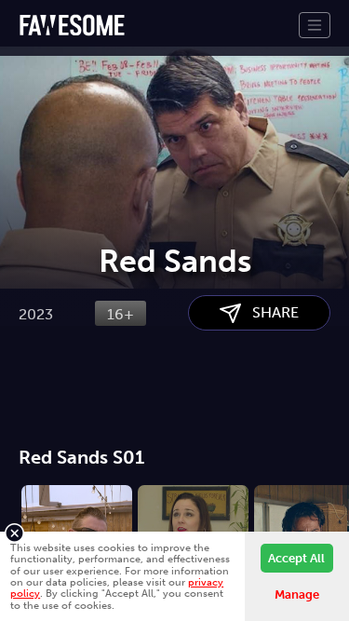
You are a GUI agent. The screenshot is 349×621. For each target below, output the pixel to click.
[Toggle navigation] (314, 25)
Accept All (296, 558)
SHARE (270, 312)
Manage (297, 594)
